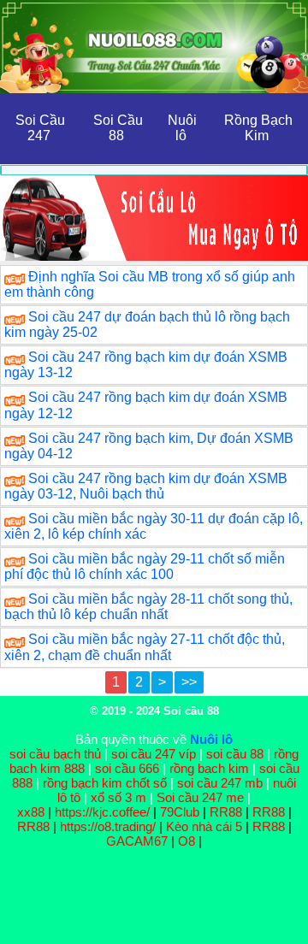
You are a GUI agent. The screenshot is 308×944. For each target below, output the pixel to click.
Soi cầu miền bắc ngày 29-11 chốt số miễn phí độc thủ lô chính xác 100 (144, 566)
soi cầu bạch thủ (55, 753)
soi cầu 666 (127, 768)
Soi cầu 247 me (200, 797)
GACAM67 (137, 841)
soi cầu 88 (235, 753)
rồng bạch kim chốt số (105, 783)
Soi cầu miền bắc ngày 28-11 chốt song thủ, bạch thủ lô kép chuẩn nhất (148, 607)
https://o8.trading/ (108, 826)
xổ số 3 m (118, 797)
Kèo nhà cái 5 (204, 826)
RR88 (226, 812)
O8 (186, 841)
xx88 (32, 812)
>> (189, 682)
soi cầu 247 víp (153, 753)
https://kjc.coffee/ (102, 812)
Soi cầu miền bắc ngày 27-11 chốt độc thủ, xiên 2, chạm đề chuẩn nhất (144, 647)
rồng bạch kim (209, 768)
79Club (179, 812)
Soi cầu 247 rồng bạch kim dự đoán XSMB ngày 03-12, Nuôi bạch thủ (145, 486)
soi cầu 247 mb (220, 783)
